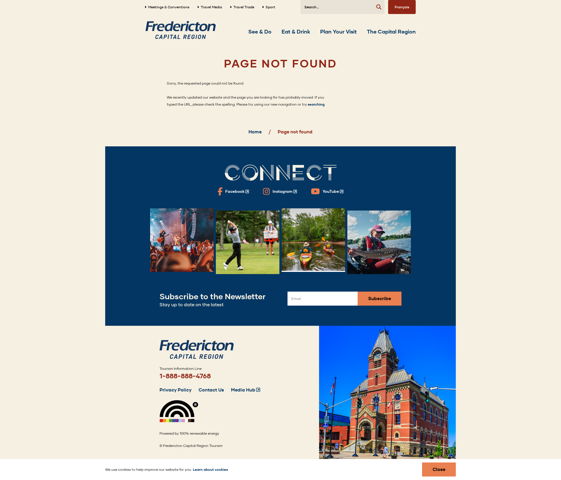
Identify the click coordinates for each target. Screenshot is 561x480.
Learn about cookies (210, 469)
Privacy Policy (176, 390)
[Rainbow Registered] (179, 421)
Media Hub (245, 390)
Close (439, 469)
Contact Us (211, 390)
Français (402, 7)
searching (316, 104)
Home (255, 132)
